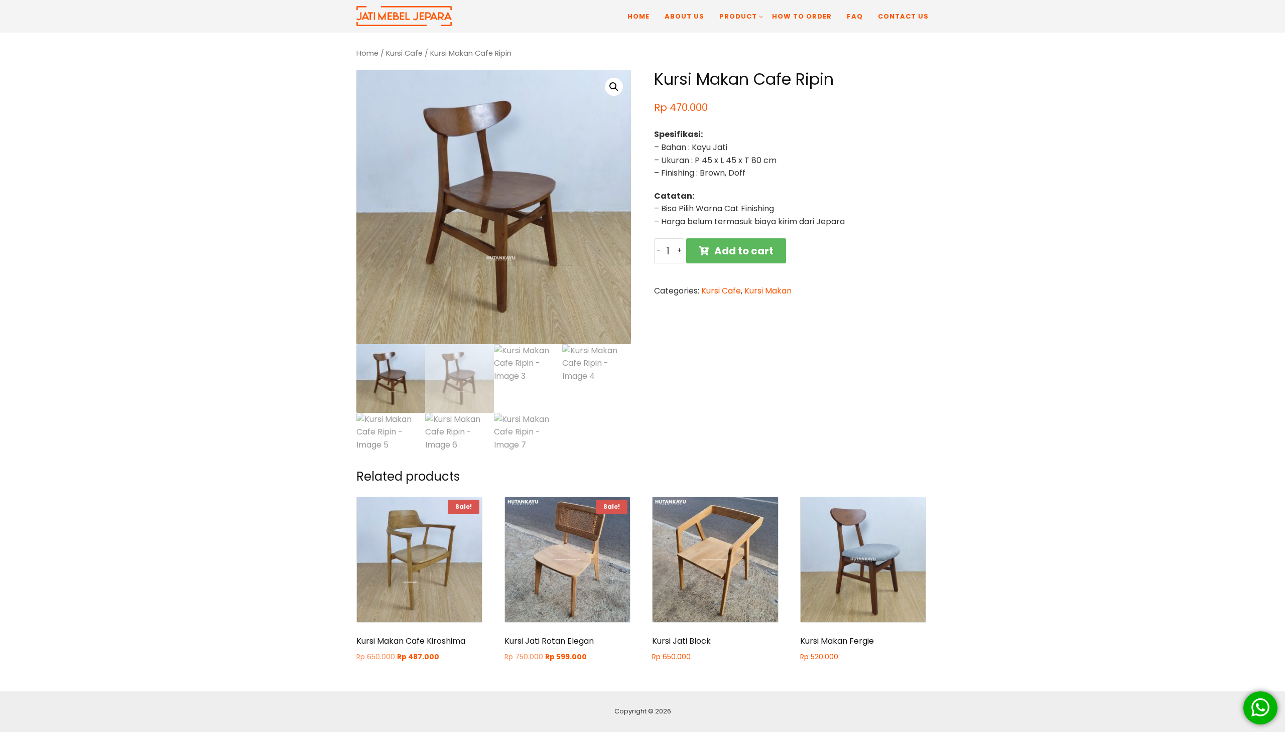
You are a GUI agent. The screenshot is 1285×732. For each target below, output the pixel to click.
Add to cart (744, 251)
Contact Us (903, 16)
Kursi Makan (768, 291)
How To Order (802, 16)
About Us (684, 16)
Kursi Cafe (404, 53)
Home (638, 16)
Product (738, 16)
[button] (614, 87)
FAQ (855, 16)
